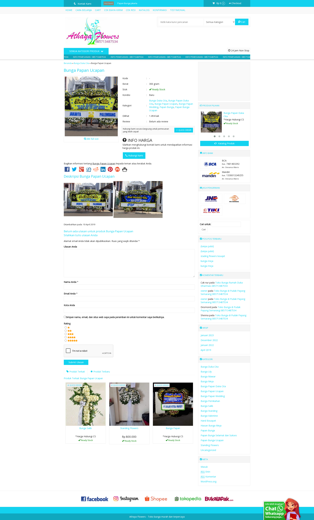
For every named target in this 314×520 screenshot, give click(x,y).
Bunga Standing (209, 410)
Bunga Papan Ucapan (84, 70)
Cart (98, 10)
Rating (67, 323)
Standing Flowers (129, 428)
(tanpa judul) (207, 246)
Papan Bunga (167, 107)
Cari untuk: (205, 224)
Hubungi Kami (135, 155)
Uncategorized (208, 450)
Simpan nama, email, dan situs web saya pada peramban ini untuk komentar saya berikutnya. (115, 317)
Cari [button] (242, 21)
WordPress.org (208, 481)
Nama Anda (70, 281)
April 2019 (206, 350)
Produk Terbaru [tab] (101, 371)
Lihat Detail (130, 441)
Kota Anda (69, 305)
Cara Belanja (84, 10)
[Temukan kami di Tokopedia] (188, 498)
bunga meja (207, 261)
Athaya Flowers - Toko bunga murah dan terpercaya (157, 516)
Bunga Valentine (209, 415)
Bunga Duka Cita (81, 63)
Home (68, 10)
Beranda (68, 63)
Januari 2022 (207, 345)
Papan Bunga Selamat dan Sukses (219, 435)
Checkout (236, 3)
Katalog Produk (226, 143)
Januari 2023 (207, 335)
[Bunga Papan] (173, 403)
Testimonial (177, 10)
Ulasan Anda (70, 246)
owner (204, 290)
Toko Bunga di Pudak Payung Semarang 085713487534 (223, 292)
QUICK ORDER (184, 130)
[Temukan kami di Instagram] (126, 498)
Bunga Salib (85, 428)
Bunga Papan (123, 3)
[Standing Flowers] (129, 403)
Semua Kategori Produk (84, 51)
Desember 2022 (209, 340)
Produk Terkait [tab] (77, 371)
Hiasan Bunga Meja (211, 425)
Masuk (204, 466)
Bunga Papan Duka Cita (213, 386)
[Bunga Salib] (86, 403)
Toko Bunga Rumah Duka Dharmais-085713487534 (222, 284)
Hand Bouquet (208, 420)
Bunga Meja (207, 381)
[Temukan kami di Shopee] (157, 498)
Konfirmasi (160, 10)
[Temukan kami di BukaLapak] (219, 498)
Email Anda (70, 293)
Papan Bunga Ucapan (212, 440)
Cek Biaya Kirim (113, 10)
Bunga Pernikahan (210, 401)
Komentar (208, 476)
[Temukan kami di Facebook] (95, 498)
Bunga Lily (206, 371)
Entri (205, 471)
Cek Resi (131, 10)
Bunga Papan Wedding (213, 396)
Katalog (144, 10)
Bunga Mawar (208, 376)
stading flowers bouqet (213, 256)
